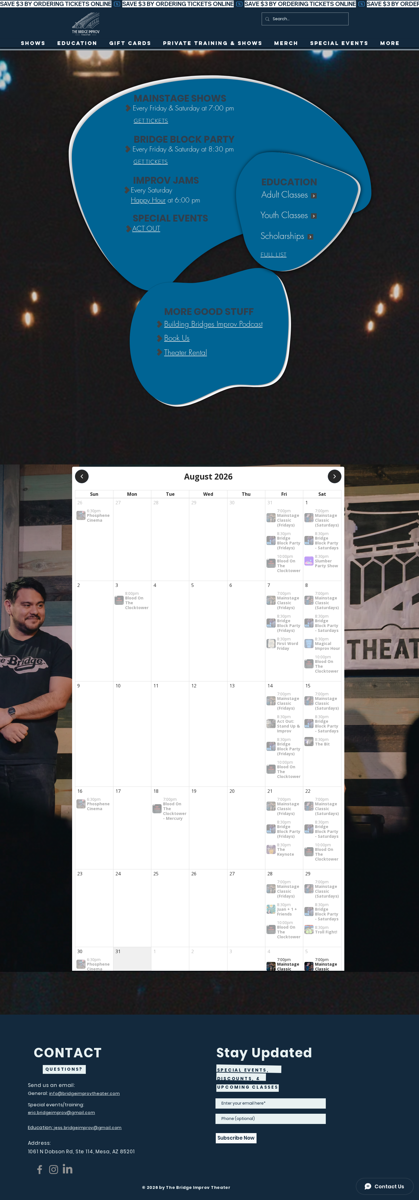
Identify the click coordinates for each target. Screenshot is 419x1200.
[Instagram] (54, 1170)
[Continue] (314, 195)
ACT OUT (146, 228)
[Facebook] (40, 1170)
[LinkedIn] (68, 1170)
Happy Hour (148, 199)
